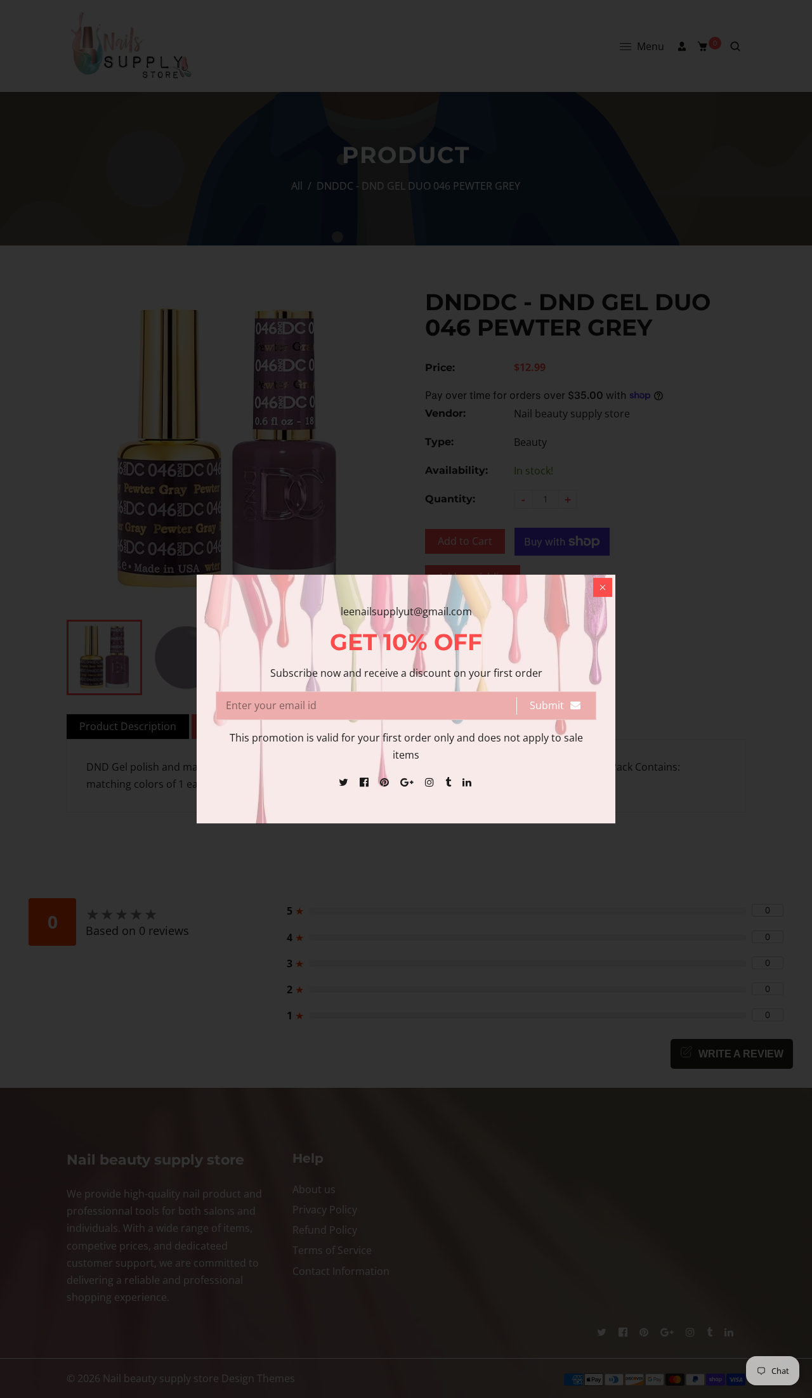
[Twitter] (345, 782)
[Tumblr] (449, 782)
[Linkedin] (468, 782)
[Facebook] (365, 782)
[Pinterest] (385, 782)
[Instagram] (430, 782)
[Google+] (408, 782)
